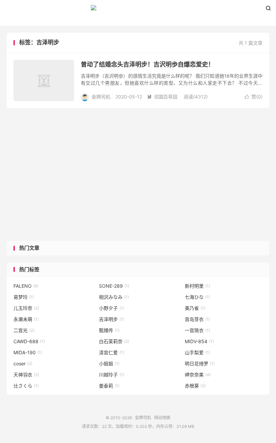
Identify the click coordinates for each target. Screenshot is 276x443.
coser (22, 363)
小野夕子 (111, 308)
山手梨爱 (197, 352)
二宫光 (23, 330)
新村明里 (197, 286)
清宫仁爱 (111, 352)
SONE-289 (114, 286)
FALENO (25, 286)
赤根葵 (195, 386)
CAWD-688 (29, 341)
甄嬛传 (109, 330)
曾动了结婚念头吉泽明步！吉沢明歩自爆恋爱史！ (147, 64)
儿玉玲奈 (26, 308)
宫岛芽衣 (197, 319)
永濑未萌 (26, 319)
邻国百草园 (162, 96)
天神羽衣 (26, 374)
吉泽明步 (111, 319)
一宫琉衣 (197, 330)
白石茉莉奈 (114, 341)
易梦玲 (23, 297)
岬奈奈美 (198, 374)
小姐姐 (109, 363)
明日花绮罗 (200, 363)
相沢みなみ (114, 297)
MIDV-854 (199, 341)
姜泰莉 (109, 386)
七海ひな (197, 297)
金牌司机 (138, 10)
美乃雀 (195, 308)
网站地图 (162, 417)
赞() (254, 96)
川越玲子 (111, 374)
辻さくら (26, 386)
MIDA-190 (27, 352)
